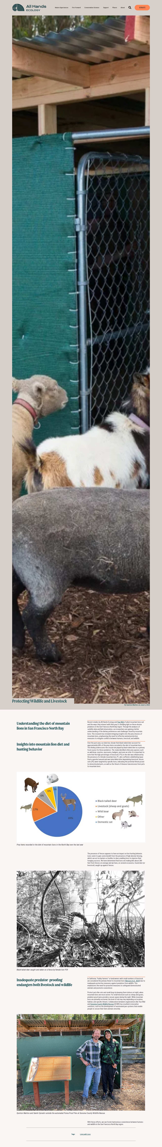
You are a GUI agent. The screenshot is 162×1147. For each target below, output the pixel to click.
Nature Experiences (61, 8)
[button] (130, 8)
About (123, 8)
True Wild (120, 722)
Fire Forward (76, 8)
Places (114, 8)
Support (106, 8)
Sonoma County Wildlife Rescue (102, 1004)
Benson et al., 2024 (132, 981)
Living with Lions (85, 1134)
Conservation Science (91, 8)
